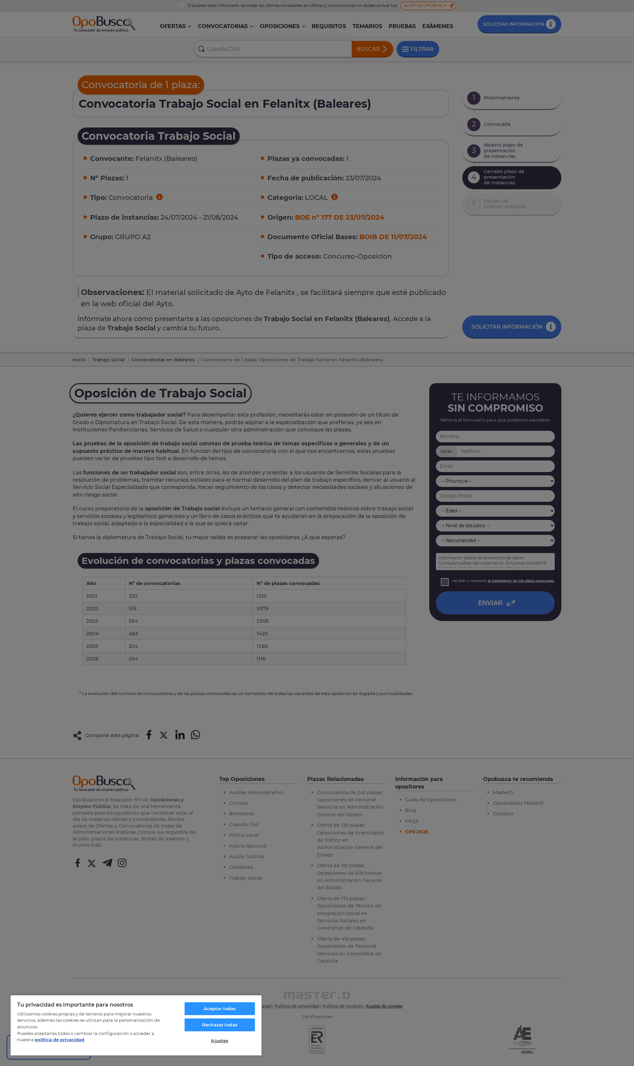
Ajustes (219, 1040)
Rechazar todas (219, 1024)
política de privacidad (59, 1039)
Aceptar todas (220, 1008)
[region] (136, 1025)
